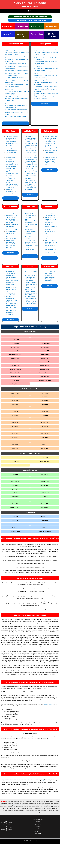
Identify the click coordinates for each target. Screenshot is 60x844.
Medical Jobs (15, 496)
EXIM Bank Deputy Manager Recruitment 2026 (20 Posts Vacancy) (31, 155)
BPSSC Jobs (15, 400)
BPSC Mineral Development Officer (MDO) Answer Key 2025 (50, 213)
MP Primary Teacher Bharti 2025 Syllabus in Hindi (30, 298)
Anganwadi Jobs (15, 481)
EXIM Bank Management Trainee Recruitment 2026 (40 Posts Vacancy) (31, 171)
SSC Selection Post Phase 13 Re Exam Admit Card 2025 (31, 236)
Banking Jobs (36, 26)
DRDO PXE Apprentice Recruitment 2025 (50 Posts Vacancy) (30, 187)
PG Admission (15, 527)
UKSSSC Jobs (44, 441)
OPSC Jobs (15, 430)
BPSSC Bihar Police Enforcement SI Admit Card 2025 (30, 242)
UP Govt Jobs (15, 380)
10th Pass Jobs (45, 457)
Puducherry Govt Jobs (15, 369)
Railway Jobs (15, 503)
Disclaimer (37, 824)
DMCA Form (38, 833)
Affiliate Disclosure (38, 831)
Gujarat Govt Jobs (15, 350)
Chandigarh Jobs (15, 343)
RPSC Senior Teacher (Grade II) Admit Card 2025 (30, 217)
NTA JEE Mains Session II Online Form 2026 (45, 56)
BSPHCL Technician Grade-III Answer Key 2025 (50, 245)
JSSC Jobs (15, 419)
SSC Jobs (15, 474)
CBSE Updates (44, 520)
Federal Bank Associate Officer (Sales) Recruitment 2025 (50, 273)
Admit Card (30, 207)
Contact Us (36, 812)
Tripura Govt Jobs (15, 376)
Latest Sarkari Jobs (15, 44)
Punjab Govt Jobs (44, 369)
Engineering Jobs (15, 489)
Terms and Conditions (36, 829)
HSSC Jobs (45, 415)
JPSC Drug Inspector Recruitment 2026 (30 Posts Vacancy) (11, 154)
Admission (10, 266)
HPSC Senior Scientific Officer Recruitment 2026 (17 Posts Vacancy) (12, 186)
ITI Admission (15, 524)
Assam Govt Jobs (15, 339)
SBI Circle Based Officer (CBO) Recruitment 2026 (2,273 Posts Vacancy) (31, 145)
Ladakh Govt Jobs (15, 361)
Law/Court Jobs (45, 492)
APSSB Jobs (15, 396)
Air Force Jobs (37, 34)
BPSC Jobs (45, 396)
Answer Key (49, 207)
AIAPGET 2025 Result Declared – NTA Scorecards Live (11, 312)
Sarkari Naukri (46, 781)
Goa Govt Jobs (45, 347)
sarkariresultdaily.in (39, 692)
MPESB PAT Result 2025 (11, 238)
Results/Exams (10, 207)
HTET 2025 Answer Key (50, 252)
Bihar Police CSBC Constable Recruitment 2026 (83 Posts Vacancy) (12, 148)
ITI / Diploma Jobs (44, 461)
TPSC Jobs (45, 437)
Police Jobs (15, 500)
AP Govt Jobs (15, 336)
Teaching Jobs (8, 34)
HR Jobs (15, 492)
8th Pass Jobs (15, 457)
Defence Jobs (44, 485)
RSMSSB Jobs (44, 433)
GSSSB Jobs (15, 411)
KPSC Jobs (45, 419)
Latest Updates (44, 44)
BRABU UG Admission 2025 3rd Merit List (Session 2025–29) (11, 273)
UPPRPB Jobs (15, 444)
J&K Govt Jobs (45, 354)
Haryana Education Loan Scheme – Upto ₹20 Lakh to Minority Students (51, 138)
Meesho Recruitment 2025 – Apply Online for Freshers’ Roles (50, 279)
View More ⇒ (15, 123)
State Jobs (10, 131)
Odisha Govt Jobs (44, 365)
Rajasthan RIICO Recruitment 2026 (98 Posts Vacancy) (11, 191)
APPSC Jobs (45, 393)
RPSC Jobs (15, 433)
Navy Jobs (44, 496)
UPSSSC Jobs (44, 448)
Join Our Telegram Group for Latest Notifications (30, 20)
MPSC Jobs (45, 426)
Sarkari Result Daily (30, 3)
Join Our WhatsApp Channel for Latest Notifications (30, 17)
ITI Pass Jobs (51, 26)
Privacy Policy (38, 826)
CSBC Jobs (15, 408)
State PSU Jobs (15, 393)
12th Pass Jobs (22, 26)
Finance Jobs (44, 489)
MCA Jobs (15, 465)
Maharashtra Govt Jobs (45, 361)
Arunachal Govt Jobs (45, 336)
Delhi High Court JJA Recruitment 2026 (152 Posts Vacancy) (11, 143)
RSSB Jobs (15, 437)
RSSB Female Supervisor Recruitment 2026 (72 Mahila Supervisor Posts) (12, 138)
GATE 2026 (15, 516)
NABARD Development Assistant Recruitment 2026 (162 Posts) (30, 177)
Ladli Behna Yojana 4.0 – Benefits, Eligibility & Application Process (51, 159)
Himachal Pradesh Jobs (15, 354)
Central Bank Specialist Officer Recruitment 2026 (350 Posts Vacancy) (31, 166)
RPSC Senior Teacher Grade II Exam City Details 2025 (11, 245)
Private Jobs (49, 266)
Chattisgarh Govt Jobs (44, 343)
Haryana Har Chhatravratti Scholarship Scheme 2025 (51, 147)
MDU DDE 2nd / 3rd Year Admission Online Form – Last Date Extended (12, 282)
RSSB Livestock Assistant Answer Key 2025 (50, 236)
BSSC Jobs (15, 404)
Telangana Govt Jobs (45, 372)
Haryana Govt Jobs (45, 350)
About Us (38, 821)
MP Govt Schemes (15, 531)
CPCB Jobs (45, 404)
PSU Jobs (44, 500)
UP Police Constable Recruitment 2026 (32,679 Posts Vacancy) (12, 173)
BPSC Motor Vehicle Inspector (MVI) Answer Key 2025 (50, 219)
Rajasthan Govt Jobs (15, 372)
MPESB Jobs (15, 422)
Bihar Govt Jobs (45, 339)
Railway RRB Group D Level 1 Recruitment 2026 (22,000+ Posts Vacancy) (31, 150)
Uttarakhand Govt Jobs (45, 380)
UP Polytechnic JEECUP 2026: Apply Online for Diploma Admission (11, 217)
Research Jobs (45, 503)
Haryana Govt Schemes (45, 531)
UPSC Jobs (15, 448)
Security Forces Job (15, 507)
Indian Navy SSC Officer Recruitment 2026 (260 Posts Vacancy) (31, 161)
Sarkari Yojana (49, 131)
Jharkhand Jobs (15, 358)
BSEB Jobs (45, 400)
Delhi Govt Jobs (15, 347)
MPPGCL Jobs (44, 422)
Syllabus (30, 266)
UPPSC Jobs (45, 444)
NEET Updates (44, 516)
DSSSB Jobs (45, 408)
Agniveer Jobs (44, 474)
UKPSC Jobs (15, 441)
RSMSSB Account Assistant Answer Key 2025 (50, 231)
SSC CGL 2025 (15, 520)
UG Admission (44, 524)
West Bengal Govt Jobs (15, 383)
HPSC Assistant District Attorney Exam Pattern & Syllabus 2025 (31, 284)
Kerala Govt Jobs (45, 358)
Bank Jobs (15, 485)
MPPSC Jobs (15, 426)
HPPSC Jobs (45, 411)
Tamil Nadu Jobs (45, 376)
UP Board (45, 527)
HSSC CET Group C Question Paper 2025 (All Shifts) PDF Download (31, 293)
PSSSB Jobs (45, 430)
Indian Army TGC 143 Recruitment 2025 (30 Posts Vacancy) (30, 182)
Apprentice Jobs (45, 481)
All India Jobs (30, 131)
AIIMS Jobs (15, 478)
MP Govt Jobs (7, 26)
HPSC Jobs (15, 415)
